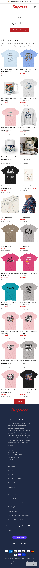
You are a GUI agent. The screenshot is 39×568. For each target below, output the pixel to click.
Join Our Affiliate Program (16, 519)
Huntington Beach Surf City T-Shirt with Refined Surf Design (28, 98)
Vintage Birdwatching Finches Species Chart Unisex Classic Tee (28, 69)
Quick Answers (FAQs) (15, 479)
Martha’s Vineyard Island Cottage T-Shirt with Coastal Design (10, 127)
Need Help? (11, 475)
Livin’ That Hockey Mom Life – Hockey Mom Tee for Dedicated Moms (28, 244)
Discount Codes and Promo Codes (18, 515)
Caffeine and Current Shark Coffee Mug (8, 98)
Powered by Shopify (20, 558)
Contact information (16, 563)
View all (19, 401)
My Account (11, 467)
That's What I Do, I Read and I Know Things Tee (9, 244)
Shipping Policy (13, 483)
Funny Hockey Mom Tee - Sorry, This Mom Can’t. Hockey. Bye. (28, 273)
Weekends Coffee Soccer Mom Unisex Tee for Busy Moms (28, 360)
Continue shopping (19, 30)
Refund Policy (12, 487)
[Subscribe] (31, 531)
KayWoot (12, 558)
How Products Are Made (15, 503)
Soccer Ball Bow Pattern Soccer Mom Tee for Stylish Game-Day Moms (28, 331)
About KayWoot (13, 495)
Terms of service (20, 561)
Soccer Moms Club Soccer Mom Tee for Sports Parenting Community (9, 331)
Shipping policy (30, 561)
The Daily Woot (13, 507)
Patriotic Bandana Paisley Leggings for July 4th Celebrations (26, 215)
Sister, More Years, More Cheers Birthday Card (28, 186)
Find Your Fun (12, 511)
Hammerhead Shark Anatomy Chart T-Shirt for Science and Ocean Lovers (9, 69)
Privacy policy (30, 558)
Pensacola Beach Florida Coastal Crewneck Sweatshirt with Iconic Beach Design (28, 127)
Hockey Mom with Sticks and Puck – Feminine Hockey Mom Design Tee (9, 302)
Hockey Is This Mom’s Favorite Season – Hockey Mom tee (28, 302)
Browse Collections (14, 499)
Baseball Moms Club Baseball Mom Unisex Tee (28, 390)
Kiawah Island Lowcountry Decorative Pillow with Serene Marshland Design (28, 157)
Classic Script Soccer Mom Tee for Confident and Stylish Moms (9, 360)
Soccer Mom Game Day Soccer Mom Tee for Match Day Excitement (9, 390)
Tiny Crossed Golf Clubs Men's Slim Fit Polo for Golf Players (9, 215)
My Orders (11, 471)
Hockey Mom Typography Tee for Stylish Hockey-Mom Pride (10, 273)
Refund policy (10, 561)
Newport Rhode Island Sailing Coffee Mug (9, 157)
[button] (4, 7)
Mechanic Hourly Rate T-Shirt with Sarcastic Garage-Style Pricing (9, 186)
